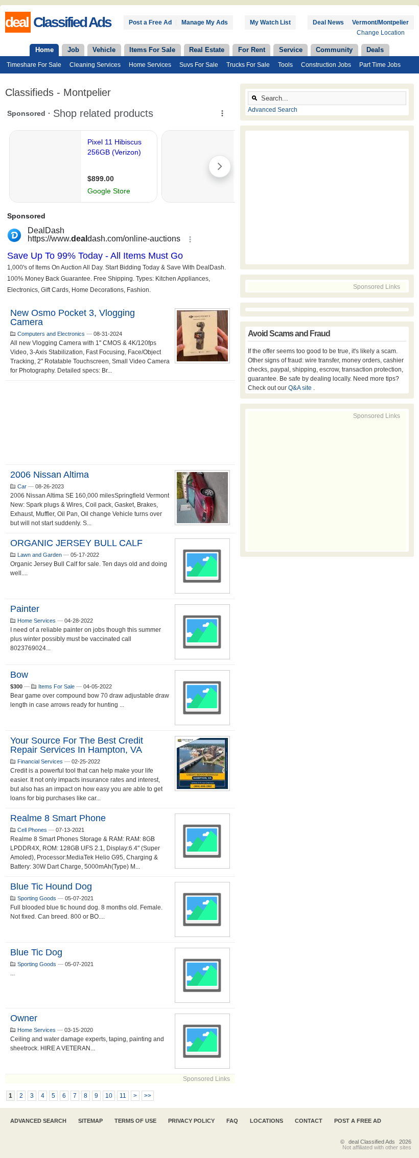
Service (290, 50)
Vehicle (103, 50)
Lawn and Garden (39, 555)
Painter (24, 609)
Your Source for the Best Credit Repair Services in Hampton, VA (76, 745)
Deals (375, 50)
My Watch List (270, 22)
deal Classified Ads (371, 1142)
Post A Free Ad (357, 1121)
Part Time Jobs (380, 64)
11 (123, 1095)
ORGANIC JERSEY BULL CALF (76, 543)
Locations (266, 1121)
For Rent (251, 50)
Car (22, 486)
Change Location (381, 33)
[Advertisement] (120, 422)
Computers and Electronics (51, 334)
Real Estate (206, 50)
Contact (308, 1121)
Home (44, 50)
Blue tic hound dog (51, 886)
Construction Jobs (326, 64)
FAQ (232, 1121)
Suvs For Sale (198, 64)
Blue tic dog (36, 952)
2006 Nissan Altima (49, 475)
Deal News (328, 22)
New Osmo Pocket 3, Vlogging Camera (72, 317)
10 (108, 1095)
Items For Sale (152, 50)
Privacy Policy (191, 1121)
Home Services (150, 64)
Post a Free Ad (150, 22)
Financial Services (40, 761)
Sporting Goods (36, 898)
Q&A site (300, 387)
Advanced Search (272, 109)
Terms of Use (135, 1121)
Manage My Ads (204, 22)
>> (147, 1095)
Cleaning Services (95, 64)
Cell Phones (32, 830)
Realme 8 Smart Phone (58, 818)
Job (73, 50)
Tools (285, 64)
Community (334, 50)
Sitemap (90, 1121)
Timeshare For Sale (34, 64)
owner (23, 1018)
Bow (19, 675)
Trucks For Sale (248, 64)
